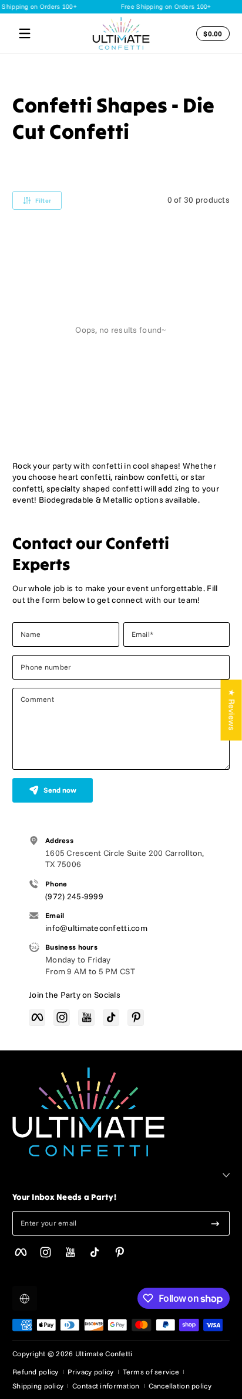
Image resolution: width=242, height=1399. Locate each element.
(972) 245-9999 (74, 896)
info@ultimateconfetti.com (96, 928)
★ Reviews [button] (232, 710)
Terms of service (151, 1371)
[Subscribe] (215, 1223)
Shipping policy (37, 1385)
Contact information (105, 1385)
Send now (59, 790)
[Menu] (24, 33)
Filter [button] (43, 200)
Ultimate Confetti (104, 1353)
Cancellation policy (180, 1385)
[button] (211, 33)
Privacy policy (91, 1371)
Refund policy (35, 1371)
